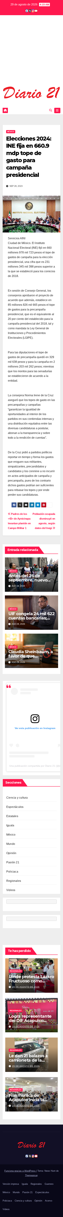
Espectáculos (14, 806)
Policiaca (12, 871)
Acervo (48, 1200)
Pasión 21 (12, 862)
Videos (10, 890)
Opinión (11, 853)
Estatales (12, 816)
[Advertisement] (31, 52)
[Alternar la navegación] (57, 110)
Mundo (10, 843)
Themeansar (31, 1175)
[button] (50, 110)
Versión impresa (11, 1184)
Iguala (10, 825)
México (10, 132)
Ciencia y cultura (17, 797)
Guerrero (49, 1184)
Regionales (13, 880)
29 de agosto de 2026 (26, 987)
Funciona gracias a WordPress (20, 1171)
